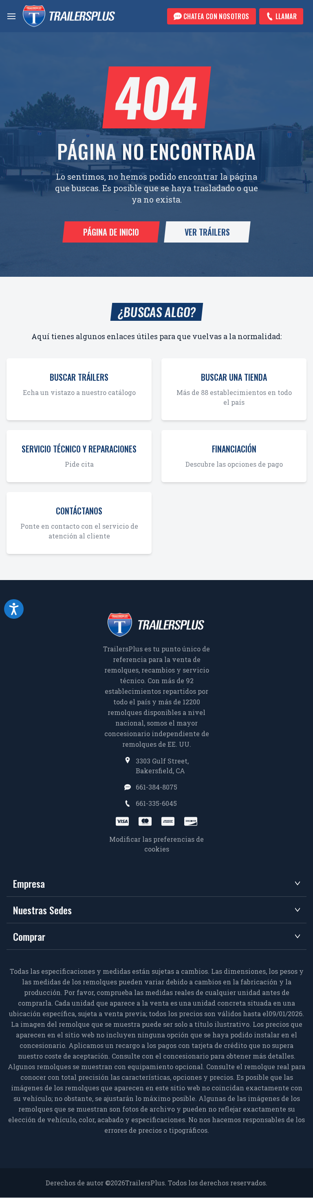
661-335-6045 (156, 803)
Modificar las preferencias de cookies (156, 844)
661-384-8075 (156, 787)
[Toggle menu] (11, 16)
